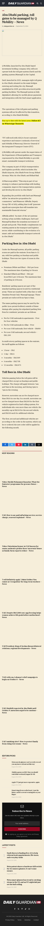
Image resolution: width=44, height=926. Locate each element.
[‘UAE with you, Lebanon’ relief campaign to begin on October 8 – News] (22, 663)
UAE (3, 10)
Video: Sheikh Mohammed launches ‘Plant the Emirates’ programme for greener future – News (20, 484)
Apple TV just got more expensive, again (25, 782)
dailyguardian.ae (9, 26)
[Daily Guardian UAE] (21, 3)
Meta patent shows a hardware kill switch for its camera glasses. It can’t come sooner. (24, 868)
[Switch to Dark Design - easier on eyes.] (41, 3)
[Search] (37, 3)
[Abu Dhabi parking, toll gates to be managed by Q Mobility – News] (22, 43)
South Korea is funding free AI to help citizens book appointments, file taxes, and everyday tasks (23, 855)
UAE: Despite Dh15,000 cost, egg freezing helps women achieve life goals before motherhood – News (21, 615)
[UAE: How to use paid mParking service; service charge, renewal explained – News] (22, 501)
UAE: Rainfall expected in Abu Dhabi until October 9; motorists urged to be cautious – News (19, 710)
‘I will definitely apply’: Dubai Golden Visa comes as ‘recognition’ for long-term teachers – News (21, 582)
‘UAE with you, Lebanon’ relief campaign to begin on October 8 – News (20, 678)
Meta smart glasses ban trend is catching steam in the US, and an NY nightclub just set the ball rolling (24, 882)
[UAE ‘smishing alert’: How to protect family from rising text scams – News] (22, 728)
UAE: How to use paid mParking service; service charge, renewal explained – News (22, 516)
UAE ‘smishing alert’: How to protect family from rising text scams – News (20, 743)
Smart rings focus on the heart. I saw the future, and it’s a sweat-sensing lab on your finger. (26, 792)
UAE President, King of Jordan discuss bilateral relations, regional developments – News (21, 647)
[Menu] (3, 3)
